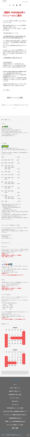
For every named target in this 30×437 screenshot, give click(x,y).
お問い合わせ (15, 401)
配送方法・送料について (15, 391)
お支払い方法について (15, 387)
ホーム (15, 384)
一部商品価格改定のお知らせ (15, 418)
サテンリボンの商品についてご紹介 (15, 424)
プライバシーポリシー (15, 397)
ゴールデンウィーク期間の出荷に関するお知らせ (15, 414)
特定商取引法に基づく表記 (15, 394)
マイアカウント (15, 404)
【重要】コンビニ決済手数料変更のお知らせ (15, 421)
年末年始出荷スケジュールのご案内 (15, 408)
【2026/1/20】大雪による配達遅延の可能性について (15, 411)
